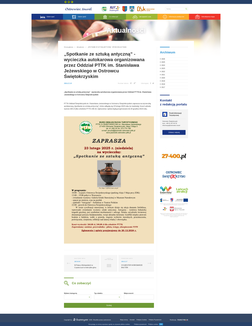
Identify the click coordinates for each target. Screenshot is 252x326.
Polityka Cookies (142, 319)
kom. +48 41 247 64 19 (169, 123)
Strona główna (68, 47)
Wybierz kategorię (70, 293)
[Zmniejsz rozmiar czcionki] (69, 2)
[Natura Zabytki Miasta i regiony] (77, 297)
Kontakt (132, 319)
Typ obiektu (98, 293)
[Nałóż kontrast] (72, 2)
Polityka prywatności (140, 324)
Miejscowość (129, 293)
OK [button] (161, 324)
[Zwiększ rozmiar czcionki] (65, 2)
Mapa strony (124, 319)
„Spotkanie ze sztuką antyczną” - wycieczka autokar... (107, 47)
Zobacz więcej (174, 132)
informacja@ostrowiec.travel (171, 125)
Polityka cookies (153, 324)
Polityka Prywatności (155, 319)
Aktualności (80, 47)
